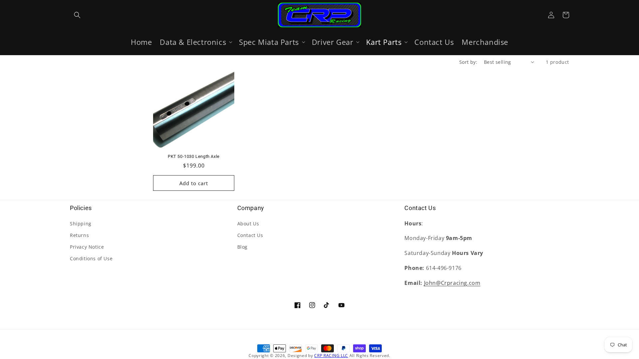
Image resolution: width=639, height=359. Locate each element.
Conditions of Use (91, 258)
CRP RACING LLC (331, 355)
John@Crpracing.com (452, 283)
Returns (79, 235)
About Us (248, 223)
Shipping (81, 223)
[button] (77, 15)
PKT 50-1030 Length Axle (194, 156)
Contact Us (250, 235)
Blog (242, 247)
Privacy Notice (87, 247)
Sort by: (468, 62)
